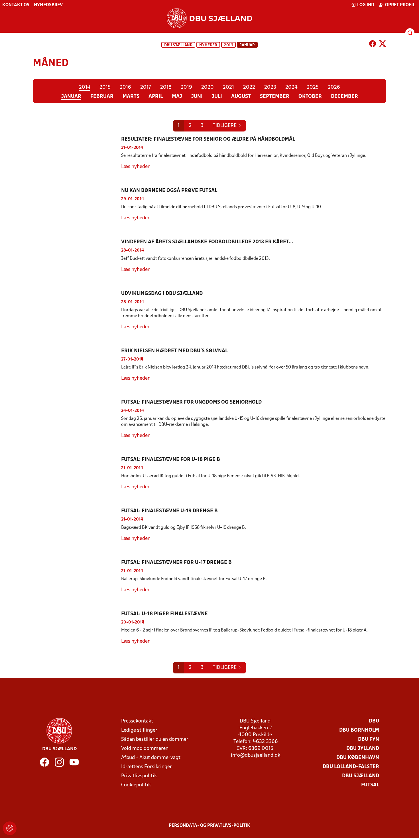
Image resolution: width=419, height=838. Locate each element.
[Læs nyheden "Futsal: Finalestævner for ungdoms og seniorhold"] (77, 419)
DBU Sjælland (178, 45)
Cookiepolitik (136, 785)
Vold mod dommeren (144, 748)
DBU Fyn (368, 739)
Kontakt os (15, 5)
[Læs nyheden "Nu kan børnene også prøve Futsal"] (77, 204)
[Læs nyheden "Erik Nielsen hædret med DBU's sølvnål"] (77, 365)
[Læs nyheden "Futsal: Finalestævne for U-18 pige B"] (77, 473)
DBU (374, 721)
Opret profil (400, 5)
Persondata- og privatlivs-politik (209, 826)
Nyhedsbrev (48, 5)
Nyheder (208, 45)
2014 (228, 45)
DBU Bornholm (359, 730)
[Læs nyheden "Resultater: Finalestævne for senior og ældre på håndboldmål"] (77, 153)
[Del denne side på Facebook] (372, 44)
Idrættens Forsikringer (146, 766)
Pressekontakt (137, 721)
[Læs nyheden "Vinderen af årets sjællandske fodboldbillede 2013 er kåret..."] (77, 256)
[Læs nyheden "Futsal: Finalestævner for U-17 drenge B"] (77, 576)
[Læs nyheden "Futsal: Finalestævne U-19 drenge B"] (77, 525)
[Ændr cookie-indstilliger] (10, 828)
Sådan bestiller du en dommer (154, 739)
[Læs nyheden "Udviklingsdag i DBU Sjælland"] (77, 310)
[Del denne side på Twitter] (382, 44)
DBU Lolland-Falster (351, 766)
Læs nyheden (135, 166)
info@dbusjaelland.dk (255, 755)
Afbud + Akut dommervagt (150, 757)
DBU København (357, 757)
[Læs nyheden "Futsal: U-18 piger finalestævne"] (77, 628)
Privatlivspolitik (139, 776)
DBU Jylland (362, 748)
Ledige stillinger (139, 730)
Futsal (370, 785)
